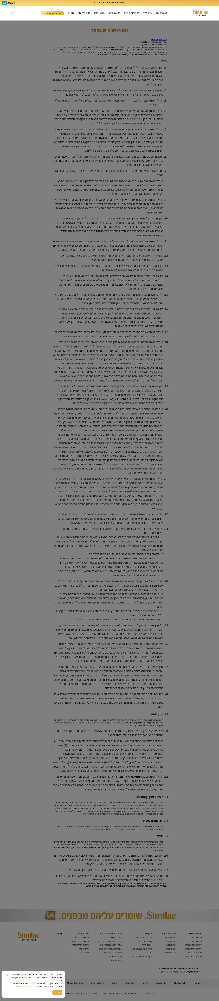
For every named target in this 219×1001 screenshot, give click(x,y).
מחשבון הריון (99, 12)
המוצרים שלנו (161, 12)
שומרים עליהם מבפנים (52, 13)
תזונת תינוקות (114, 12)
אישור (57, 992)
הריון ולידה (147, 12)
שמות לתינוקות (84, 12)
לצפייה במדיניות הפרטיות (25, 986)
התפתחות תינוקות (131, 12)
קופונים (71, 12)
